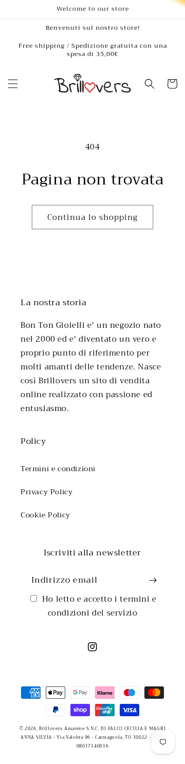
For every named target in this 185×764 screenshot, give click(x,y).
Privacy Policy (46, 492)
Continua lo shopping (92, 217)
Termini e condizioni (58, 468)
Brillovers (50, 728)
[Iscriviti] (152, 580)
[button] (13, 83)
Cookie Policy (45, 515)
